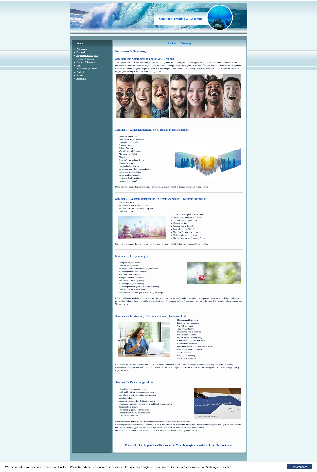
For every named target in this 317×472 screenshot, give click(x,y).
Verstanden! (299, 467)
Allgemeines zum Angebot (87, 55)
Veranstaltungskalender (86, 69)
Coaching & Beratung (85, 62)
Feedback (80, 72)
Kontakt (80, 75)
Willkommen (81, 49)
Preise (78, 65)
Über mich (80, 52)
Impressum (81, 79)
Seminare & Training (85, 59)
